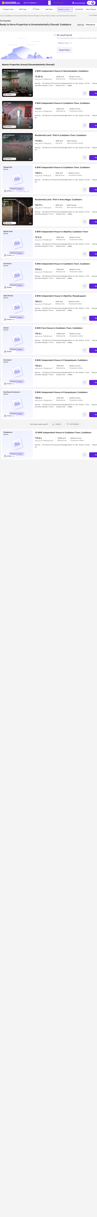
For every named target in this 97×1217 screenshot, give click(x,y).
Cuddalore (9, 16)
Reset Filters (64, 50)
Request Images (16, 189)
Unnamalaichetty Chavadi (23, 16)
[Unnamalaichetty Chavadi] (49, 3)
